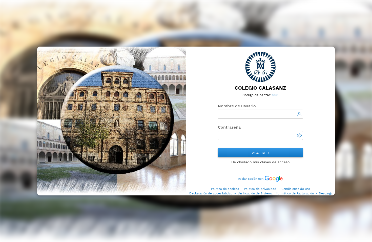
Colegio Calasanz (260, 88)
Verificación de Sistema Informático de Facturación (276, 193)
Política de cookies (225, 189)
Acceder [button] (260, 153)
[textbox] (260, 114)
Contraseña (229, 127)
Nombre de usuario (237, 106)
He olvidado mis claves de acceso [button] (260, 162)
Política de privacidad (260, 189)
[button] (300, 136)
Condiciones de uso (295, 189)
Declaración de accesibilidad (211, 193)
